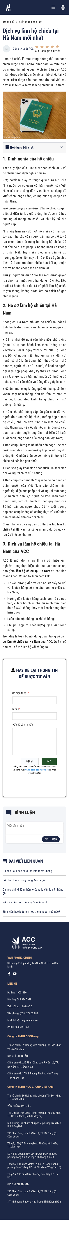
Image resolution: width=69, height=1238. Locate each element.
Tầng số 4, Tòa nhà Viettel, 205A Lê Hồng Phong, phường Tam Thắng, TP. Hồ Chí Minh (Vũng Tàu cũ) (34, 1165)
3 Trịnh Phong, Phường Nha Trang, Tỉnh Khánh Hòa (34, 1201)
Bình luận (51, 839)
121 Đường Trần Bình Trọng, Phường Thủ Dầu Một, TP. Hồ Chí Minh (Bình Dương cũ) (34, 1114)
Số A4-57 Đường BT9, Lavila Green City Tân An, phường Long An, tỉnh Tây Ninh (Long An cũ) (32, 1155)
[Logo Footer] (25, 943)
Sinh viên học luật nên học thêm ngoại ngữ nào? (31, 911)
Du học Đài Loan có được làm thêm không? (28, 871)
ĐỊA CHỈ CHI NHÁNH (18, 1056)
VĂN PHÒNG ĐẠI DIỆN (19, 1106)
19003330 (21, 992)
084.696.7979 (24, 999)
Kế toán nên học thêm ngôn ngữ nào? (25, 902)
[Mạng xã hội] (9, 974)
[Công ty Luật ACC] (8, 7)
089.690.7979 (22, 1027)
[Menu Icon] (53, 7)
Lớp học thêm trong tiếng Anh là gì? (24, 880)
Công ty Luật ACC (23, 48)
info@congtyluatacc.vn (25, 1020)
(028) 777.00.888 (29, 1013)
